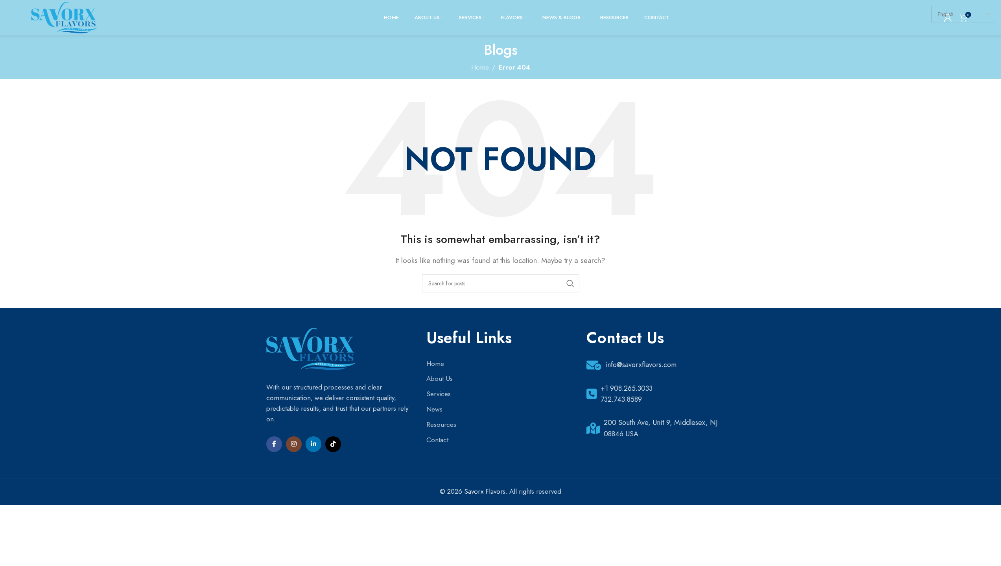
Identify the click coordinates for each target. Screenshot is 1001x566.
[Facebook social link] (274, 444)
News (434, 409)
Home (435, 363)
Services (438, 394)
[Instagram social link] (294, 444)
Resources (441, 424)
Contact (437, 440)
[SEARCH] (570, 283)
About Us (439, 378)
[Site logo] (64, 17)
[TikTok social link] (333, 444)
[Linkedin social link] (313, 444)
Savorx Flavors (484, 491)
